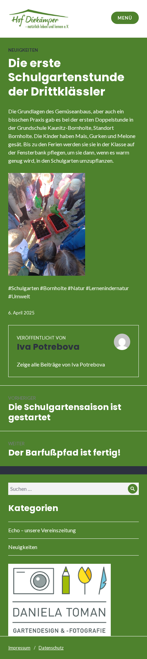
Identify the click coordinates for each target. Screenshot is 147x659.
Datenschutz (51, 647)
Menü (125, 18)
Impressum (19, 647)
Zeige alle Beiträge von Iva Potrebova (61, 364)
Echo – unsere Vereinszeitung (42, 530)
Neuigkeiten (23, 50)
